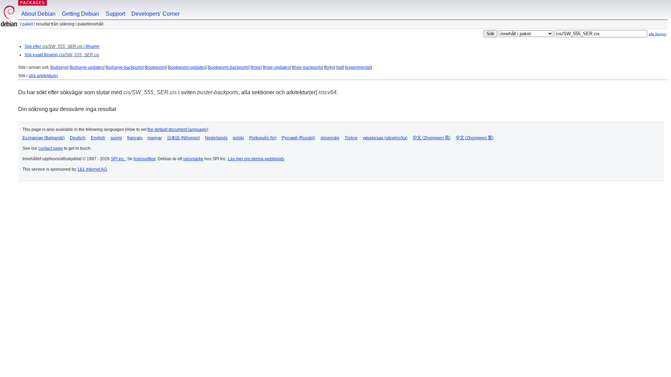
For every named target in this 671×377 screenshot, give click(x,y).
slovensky (329, 137)
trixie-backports (307, 67)
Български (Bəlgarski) (43, 137)
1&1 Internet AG (92, 169)
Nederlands (216, 137)
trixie (256, 67)
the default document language (177, 129)
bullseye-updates (87, 67)
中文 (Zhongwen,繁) (474, 137)
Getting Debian (80, 14)
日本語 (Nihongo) (183, 137)
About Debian (38, 14)
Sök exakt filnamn (61, 54)
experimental (358, 67)
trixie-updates (277, 67)
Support (115, 14)
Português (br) (262, 137)
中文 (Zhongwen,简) (431, 137)
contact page (50, 148)
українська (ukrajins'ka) (385, 137)
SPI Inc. (118, 158)
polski (238, 137)
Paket (27, 24)
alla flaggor (657, 34)
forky (329, 67)
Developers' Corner (155, 14)
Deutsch (78, 137)
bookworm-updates (187, 67)
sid (340, 67)
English (98, 137)
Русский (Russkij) (298, 137)
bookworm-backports (228, 67)
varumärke (193, 158)
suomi (116, 137)
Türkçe (351, 137)
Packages (32, 2)
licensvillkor (145, 158)
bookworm (156, 67)
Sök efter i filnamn (62, 46)
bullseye (59, 67)
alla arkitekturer (43, 75)
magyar (154, 137)
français (134, 137)
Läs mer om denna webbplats (256, 158)
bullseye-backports (125, 67)
